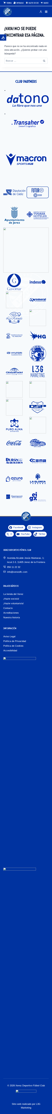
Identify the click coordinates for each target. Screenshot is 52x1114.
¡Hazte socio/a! (11, 598)
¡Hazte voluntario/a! (13, 603)
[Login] (40, 12)
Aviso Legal (9, 636)
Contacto (8, 608)
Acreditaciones (11, 613)
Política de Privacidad (14, 641)
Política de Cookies (13, 646)
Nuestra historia (11, 617)
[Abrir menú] (46, 12)
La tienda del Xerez (13, 594)
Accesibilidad (10, 650)
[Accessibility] (3, 37)
